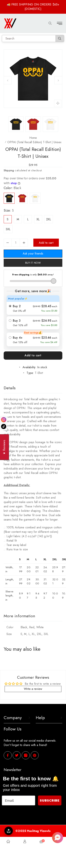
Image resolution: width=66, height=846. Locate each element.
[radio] (33, 305)
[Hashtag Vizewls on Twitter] (17, 755)
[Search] (59, 38)
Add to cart (33, 355)
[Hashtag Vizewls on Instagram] (26, 755)
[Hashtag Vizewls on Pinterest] (35, 755)
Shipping (9, 170)
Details (10, 388)
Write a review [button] (33, 689)
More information (19, 616)
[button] (57, 837)
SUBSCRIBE (50, 800)
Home (33, 138)
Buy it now (33, 263)
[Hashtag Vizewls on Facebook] (8, 755)
